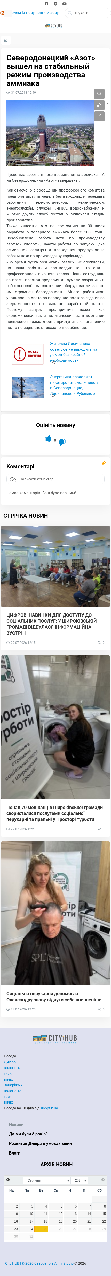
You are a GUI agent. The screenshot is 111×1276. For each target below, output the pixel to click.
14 (89, 1214)
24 (31, 1229)
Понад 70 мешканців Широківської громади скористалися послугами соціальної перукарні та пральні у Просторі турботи (54, 813)
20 (75, 1221)
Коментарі (20, 466)
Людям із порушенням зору (33, 13)
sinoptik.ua (49, 1108)
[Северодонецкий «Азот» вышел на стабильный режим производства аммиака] (50, 133)
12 (60, 1214)
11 (45, 1214)
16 (16, 1221)
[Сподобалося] (48, 438)
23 (16, 1229)
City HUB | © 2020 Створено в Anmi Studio (39, 1263)
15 (104, 1214)
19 (60, 1221)
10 (31, 1214)
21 (89, 1221)
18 (45, 1221)
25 (45, 1229)
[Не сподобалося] (62, 443)
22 (104, 1221)
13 (75, 1214)
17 (31, 1221)
